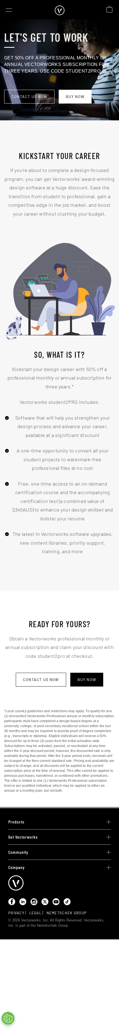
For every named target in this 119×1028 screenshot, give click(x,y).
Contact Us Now (29, 96)
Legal (35, 913)
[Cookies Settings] (8, 1018)
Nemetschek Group (66, 913)
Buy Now (75, 96)
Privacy (16, 913)
